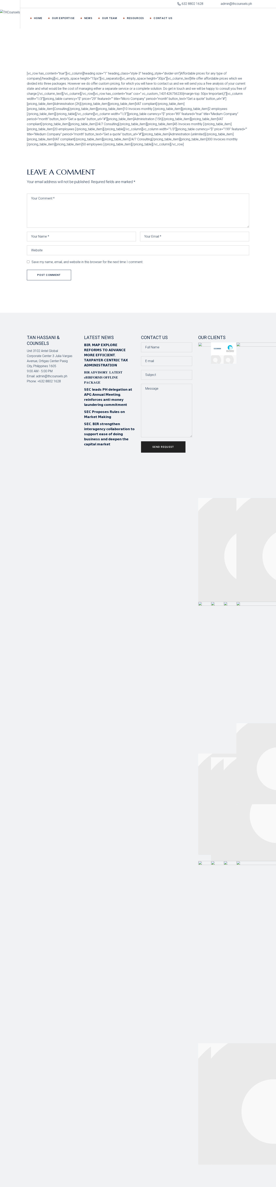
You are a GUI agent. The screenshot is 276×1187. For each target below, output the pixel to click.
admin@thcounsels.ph (51, 376)
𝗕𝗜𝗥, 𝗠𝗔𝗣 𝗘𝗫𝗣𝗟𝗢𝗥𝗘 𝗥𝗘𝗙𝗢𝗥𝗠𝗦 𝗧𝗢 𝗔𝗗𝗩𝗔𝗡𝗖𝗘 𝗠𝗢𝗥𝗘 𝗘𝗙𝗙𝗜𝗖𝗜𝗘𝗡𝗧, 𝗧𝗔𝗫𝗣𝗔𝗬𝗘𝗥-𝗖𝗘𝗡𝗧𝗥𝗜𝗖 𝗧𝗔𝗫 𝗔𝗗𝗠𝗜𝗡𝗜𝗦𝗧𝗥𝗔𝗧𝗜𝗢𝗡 (106, 355)
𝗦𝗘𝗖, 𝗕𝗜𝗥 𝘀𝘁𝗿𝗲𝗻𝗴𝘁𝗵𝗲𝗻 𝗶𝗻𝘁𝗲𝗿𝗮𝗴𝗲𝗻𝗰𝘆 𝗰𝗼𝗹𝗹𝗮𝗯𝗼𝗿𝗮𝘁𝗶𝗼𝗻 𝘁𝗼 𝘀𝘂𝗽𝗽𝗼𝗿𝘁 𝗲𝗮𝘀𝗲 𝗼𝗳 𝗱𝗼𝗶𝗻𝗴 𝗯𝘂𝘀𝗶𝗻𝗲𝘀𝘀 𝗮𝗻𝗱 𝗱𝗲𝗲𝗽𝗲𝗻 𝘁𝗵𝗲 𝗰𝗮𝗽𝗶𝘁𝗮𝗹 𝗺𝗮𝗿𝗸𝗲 (109, 434)
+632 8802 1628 (49, 381)
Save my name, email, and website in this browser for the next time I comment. (87, 262)
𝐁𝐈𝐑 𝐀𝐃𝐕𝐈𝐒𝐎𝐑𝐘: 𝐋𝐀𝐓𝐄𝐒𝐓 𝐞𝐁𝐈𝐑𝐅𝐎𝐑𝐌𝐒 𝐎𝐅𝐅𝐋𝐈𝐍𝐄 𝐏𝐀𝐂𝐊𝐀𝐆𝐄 (103, 377)
